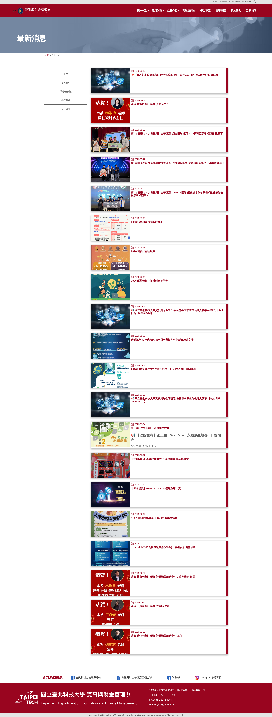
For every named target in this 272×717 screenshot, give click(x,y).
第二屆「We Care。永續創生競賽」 (151, 428)
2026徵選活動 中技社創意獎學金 (149, 280)
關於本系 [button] (142, 10)
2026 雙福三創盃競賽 (143, 251)
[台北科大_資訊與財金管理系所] (32, 10)
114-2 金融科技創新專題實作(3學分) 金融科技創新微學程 (163, 547)
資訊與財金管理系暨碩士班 (136, 677)
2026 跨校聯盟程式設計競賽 (147, 222)
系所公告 (65, 83)
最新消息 (55, 55)
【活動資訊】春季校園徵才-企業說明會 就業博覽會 (160, 459)
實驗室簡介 (188, 10)
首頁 (47, 55)
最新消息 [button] (157, 10)
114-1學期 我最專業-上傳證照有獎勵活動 (154, 518)
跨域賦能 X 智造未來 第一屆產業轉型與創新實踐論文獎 (162, 339)
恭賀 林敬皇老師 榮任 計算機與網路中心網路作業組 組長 (163, 576)
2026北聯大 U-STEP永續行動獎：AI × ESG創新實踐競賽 (163, 369)
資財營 (176, 677)
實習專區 (221, 10)
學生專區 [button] (205, 10)
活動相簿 (251, 10)
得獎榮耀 (65, 100)
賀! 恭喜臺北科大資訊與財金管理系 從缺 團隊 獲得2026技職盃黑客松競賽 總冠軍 (177, 133)
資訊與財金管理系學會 (88, 677)
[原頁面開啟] (110, 110)
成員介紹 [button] (172, 10)
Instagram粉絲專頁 (210, 677)
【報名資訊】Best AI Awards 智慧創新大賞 (156, 488)
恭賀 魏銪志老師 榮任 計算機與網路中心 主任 (156, 635)
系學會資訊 (66, 91)
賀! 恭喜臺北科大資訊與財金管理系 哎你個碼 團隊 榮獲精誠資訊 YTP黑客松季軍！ (178, 163)
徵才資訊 (65, 109)
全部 (66, 74)
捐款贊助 (236, 10)
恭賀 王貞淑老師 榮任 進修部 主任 (150, 606)
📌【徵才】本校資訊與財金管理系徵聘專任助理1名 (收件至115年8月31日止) (174, 74)
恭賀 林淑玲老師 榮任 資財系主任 (150, 104)
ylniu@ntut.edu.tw (166, 704)
